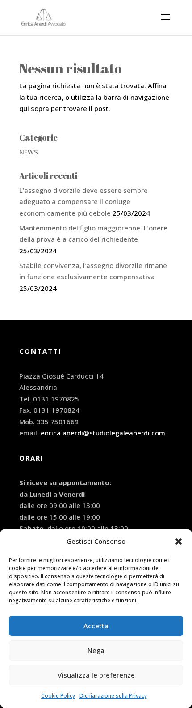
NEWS (28, 151)
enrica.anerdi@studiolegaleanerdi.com (103, 432)
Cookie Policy (58, 695)
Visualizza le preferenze (96, 674)
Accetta (96, 625)
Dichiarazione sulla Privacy (113, 695)
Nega (96, 650)
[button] (178, 541)
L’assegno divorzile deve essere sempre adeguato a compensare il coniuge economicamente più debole (83, 202)
